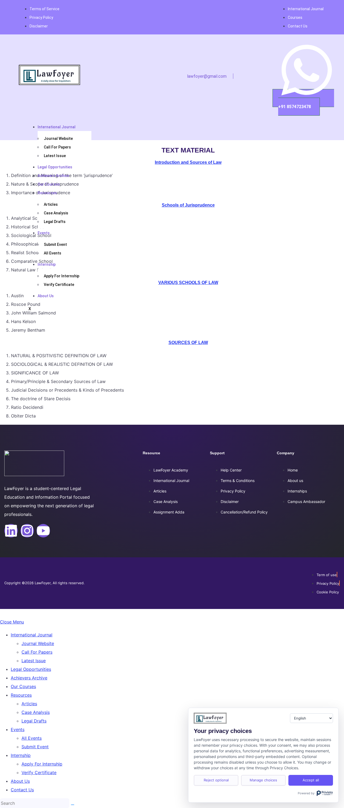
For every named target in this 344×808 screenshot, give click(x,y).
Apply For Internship (61, 276)
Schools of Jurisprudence (188, 205)
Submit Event (55, 244)
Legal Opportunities (55, 167)
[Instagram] (27, 530)
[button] (230, 76)
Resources (47, 193)
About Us (46, 296)
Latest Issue (55, 156)
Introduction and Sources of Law (188, 162)
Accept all (311, 780)
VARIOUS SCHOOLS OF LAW (188, 282)
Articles (51, 204)
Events (44, 233)
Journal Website (58, 138)
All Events (52, 253)
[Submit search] (72, 804)
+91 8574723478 (294, 106)
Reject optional (216, 780)
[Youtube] (43, 530)
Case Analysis (56, 213)
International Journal (57, 127)
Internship (47, 264)
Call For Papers (57, 147)
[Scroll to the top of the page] (1, 613)
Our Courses (49, 184)
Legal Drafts (55, 221)
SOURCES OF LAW (188, 342)
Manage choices (263, 780)
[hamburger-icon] (100, 122)
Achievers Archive (53, 175)
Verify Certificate (59, 284)
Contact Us (22, 789)
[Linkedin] (11, 530)
